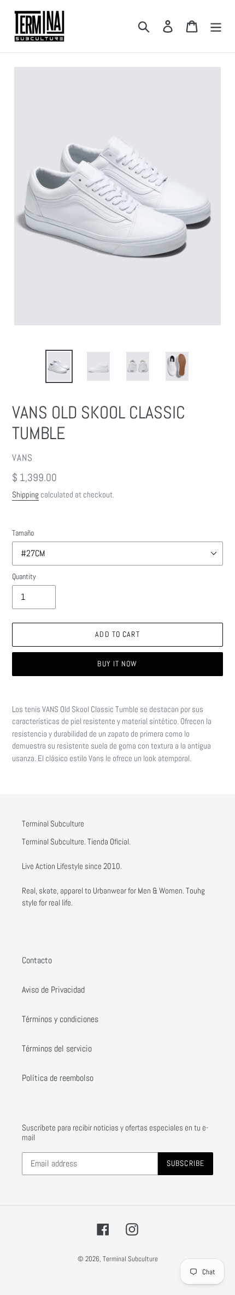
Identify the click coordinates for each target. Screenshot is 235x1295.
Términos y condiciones (60, 1019)
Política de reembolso (57, 1078)
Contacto (37, 960)
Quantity (24, 576)
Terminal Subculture (130, 1258)
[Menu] (216, 26)
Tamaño (23, 533)
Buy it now (117, 663)
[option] (59, 366)
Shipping (25, 494)
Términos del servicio (57, 1048)
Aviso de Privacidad (53, 989)
